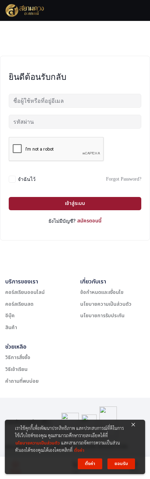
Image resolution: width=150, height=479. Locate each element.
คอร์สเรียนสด (19, 304)
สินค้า (11, 327)
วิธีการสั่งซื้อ (17, 357)
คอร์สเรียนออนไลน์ (25, 292)
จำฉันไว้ (27, 179)
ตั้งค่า (79, 450)
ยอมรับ (121, 463)
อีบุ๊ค (10, 315)
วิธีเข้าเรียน (16, 369)
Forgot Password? (123, 179)
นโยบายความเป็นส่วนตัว (106, 304)
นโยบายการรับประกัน (102, 315)
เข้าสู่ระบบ (75, 203)
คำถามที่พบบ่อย (22, 381)
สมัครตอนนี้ (89, 221)
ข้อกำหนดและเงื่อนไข (101, 292)
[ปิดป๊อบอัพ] (133, 424)
